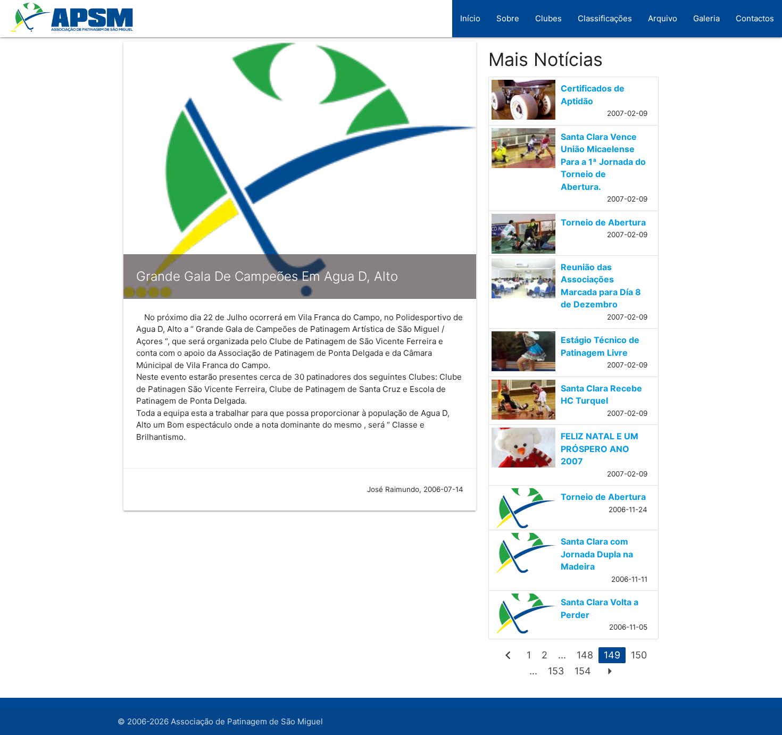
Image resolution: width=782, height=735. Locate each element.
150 (639, 655)
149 (612, 655)
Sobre (507, 18)
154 (583, 670)
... (562, 655)
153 (556, 670)
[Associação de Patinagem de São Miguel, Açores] (68, 23)
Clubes (548, 18)
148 (585, 655)
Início (470, 18)
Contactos (755, 18)
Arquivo (662, 18)
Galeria (706, 18)
